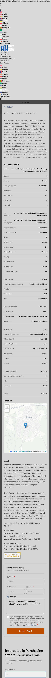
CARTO (44, 452)
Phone (12, 587)
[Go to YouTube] (0, 7)
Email (31, 587)
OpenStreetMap (25, 452)
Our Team (3, 61)
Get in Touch (4, 63)
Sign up (2, 43)
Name (12, 577)
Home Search (4, 56)
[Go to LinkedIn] (0, 9)
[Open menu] (0, 99)
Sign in (7, 43)
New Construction (6, 58)
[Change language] (2, 12)
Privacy (33, 625)
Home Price (10, 669)
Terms (28, 625)
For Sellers (3, 52)
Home (6, 113)
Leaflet (14, 452)
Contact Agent (25, 631)
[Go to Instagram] (0, 5)
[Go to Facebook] (0, 3)
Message (13, 596)
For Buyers (3, 54)
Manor (13, 113)
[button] (25, 425)
